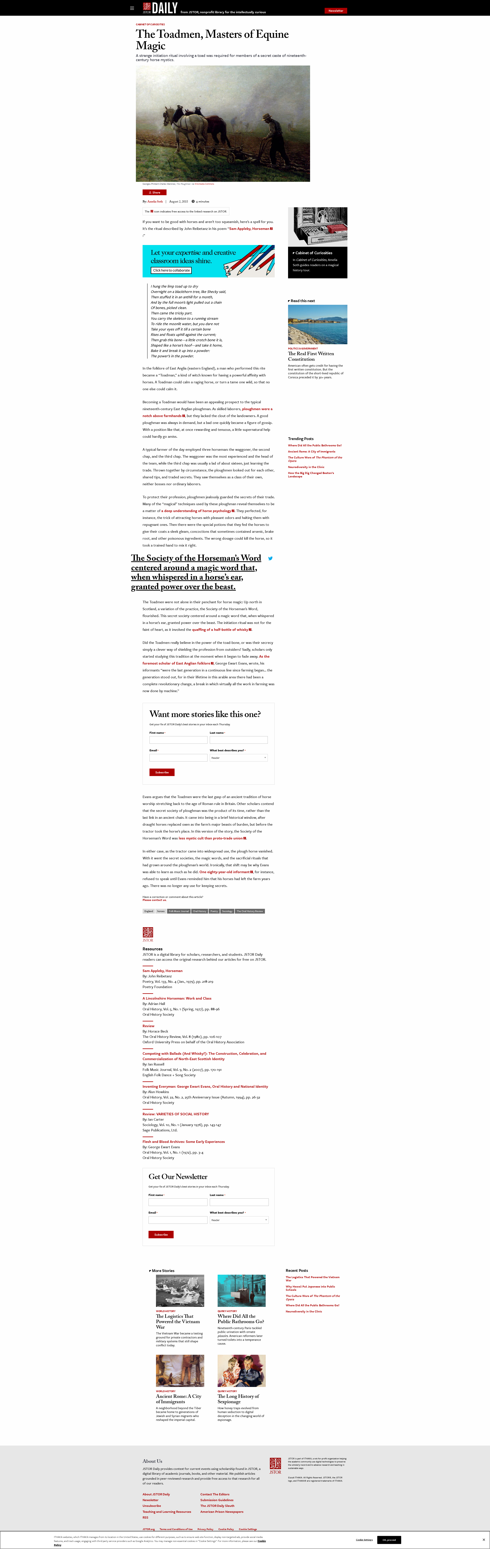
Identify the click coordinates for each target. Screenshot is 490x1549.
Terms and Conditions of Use (176, 1529)
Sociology (227, 911)
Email (153, 750)
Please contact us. (155, 900)
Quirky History (227, 1311)
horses (161, 911)
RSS (145, 1517)
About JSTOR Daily (156, 1494)
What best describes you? (228, 750)
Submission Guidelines (217, 1499)
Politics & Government (303, 348)
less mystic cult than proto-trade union (211, 838)
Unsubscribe (152, 1505)
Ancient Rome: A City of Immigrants (311, 451)
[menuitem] (336, 11)
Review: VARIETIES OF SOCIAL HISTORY (176, 1113)
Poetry (214, 911)
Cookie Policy (226, 1529)
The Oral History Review (250, 911)
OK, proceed (389, 1539)
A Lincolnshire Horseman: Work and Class (177, 998)
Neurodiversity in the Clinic (306, 467)
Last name (217, 733)
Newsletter (336, 10)
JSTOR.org (149, 1529)
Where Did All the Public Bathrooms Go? (315, 445)
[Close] (484, 1539)
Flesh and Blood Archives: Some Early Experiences (184, 1141)
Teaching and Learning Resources (167, 1511)
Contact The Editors (214, 1494)
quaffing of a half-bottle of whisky (220, 629)
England (149, 911)
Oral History (199, 911)
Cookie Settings (248, 1529)
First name (157, 733)
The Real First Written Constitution (311, 357)
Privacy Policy (205, 1529)
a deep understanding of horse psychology (196, 510)
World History (165, 1311)
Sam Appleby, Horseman (249, 228)
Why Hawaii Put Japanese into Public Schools (310, 1288)
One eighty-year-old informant (224, 871)
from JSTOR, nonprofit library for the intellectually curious (223, 12)
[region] (245, 1540)
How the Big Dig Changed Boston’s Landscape (311, 474)
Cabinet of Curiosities (150, 24)
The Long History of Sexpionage (238, 1400)
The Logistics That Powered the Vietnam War (178, 1322)
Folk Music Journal (179, 911)
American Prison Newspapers (221, 1511)
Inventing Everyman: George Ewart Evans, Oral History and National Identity (205, 1086)
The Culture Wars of (315, 459)
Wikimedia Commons (204, 183)
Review (148, 1025)
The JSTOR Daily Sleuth (217, 1505)
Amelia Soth (155, 202)
